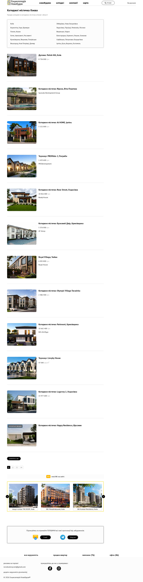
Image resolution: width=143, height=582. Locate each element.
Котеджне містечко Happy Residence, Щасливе (60, 425)
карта (85, 2)
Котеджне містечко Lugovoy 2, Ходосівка (58, 391)
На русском (131, 3)
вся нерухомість (31, 555)
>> (21, 467)
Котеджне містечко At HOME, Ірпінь (55, 122)
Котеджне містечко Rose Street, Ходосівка (58, 189)
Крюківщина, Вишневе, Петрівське (23, 39)
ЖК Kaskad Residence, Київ (87, 509)
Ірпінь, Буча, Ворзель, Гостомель (68, 43)
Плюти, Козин (15, 32)
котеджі (60, 2)
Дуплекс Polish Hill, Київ (50, 55)
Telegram (73, 537)
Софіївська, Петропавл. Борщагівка (70, 39)
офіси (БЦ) (114, 555)
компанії (73, 2)
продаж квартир (60, 555)
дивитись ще (14, 458)
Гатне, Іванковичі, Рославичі (20, 35)
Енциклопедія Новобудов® (20, 577)
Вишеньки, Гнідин (63, 32)
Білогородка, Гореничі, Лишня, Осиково (71, 35)
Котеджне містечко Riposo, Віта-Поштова (58, 88)
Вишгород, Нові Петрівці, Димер (22, 43)
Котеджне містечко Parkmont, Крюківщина (59, 324)
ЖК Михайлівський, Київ (55, 509)
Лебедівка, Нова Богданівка (67, 24)
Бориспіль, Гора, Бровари (19, 28)
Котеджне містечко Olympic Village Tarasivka (59, 290)
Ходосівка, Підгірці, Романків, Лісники (71, 28)
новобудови (45, 2)
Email (45, 537)
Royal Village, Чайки (48, 257)
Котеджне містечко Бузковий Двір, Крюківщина (61, 223)
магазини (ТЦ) (88, 555)
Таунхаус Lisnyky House (50, 358)
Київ (12, 24)
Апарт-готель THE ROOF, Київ (23, 509)
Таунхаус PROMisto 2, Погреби (53, 156)
